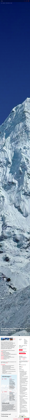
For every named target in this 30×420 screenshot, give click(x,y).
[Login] (24, 1)
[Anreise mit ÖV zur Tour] (22, 366)
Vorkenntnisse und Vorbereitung (6, 415)
